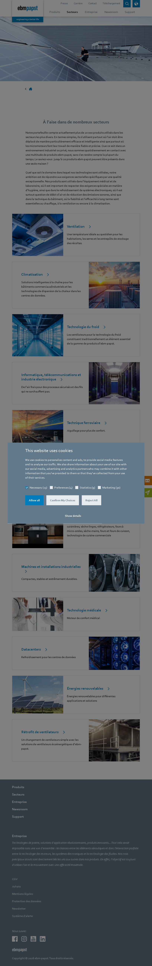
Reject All (91, 500)
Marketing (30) (111, 487)
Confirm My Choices (62, 500)
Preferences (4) (63, 487)
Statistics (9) (87, 487)
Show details (73, 516)
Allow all (34, 500)
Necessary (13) (38, 487)
